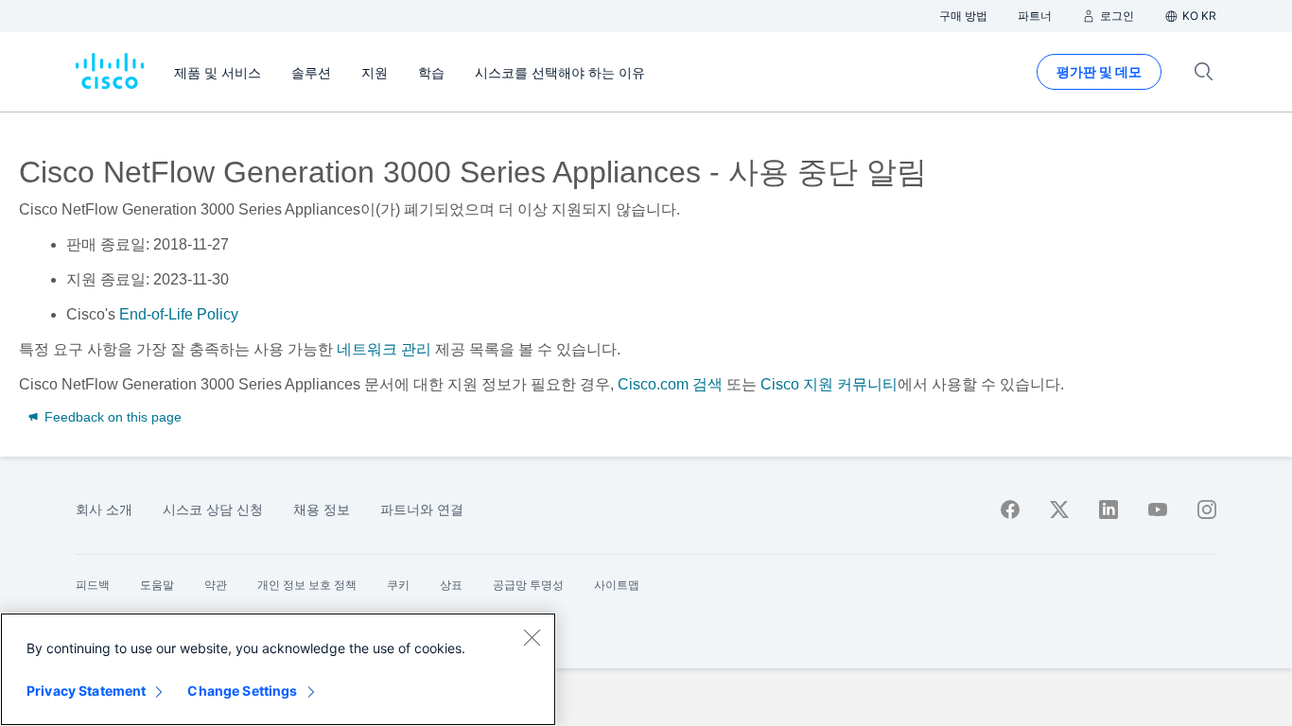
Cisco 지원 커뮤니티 (829, 384)
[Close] (531, 637)
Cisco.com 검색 (670, 384)
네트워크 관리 (384, 349)
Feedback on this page (111, 416)
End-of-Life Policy (178, 314)
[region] (278, 669)
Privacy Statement (86, 691)
